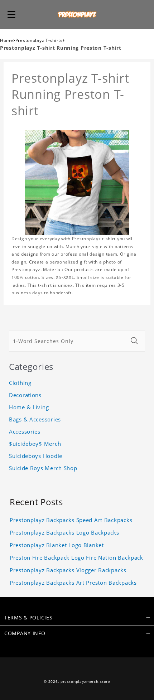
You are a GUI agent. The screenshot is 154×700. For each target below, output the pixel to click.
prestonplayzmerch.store (85, 681)
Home (6, 40)
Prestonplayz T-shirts (39, 40)
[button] (11, 14)
